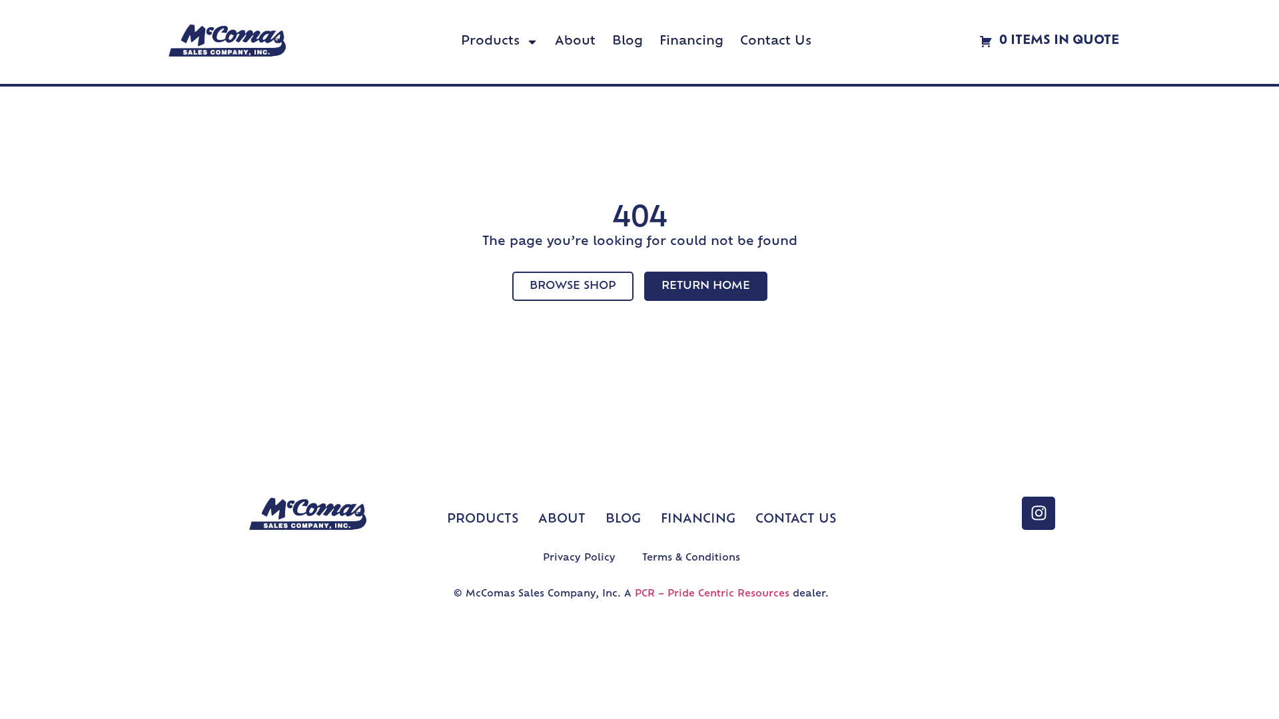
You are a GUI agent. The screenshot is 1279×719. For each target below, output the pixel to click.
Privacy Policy (579, 558)
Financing (691, 42)
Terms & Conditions (691, 558)
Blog (627, 42)
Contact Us (775, 42)
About (575, 42)
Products (490, 42)
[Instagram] (1038, 513)
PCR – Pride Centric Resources (712, 594)
